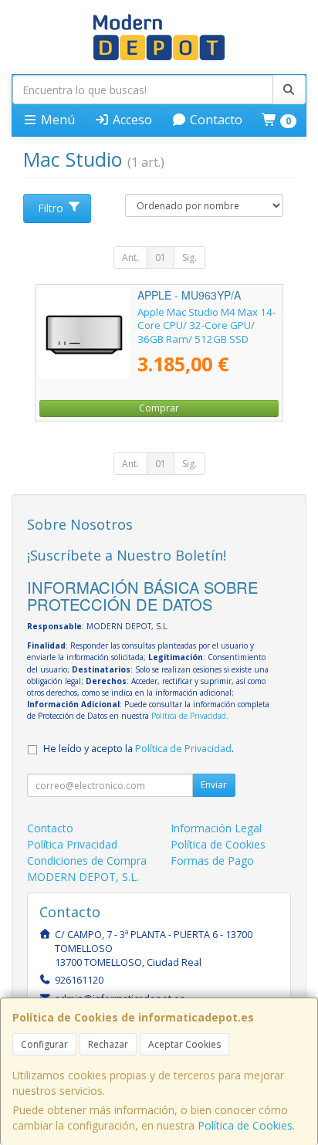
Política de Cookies (245, 1125)
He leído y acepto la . (138, 748)
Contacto (214, 119)
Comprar (159, 408)
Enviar (214, 784)
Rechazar (108, 1044)
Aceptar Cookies (184, 1044)
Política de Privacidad (188, 715)
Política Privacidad (72, 844)
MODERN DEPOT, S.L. (83, 876)
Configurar (44, 1044)
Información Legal (216, 828)
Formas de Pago (212, 860)
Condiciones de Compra (87, 860)
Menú (56, 119)
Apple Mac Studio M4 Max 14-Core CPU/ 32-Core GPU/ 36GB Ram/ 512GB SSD (206, 325)
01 (160, 257)
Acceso (131, 119)
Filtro (50, 208)
